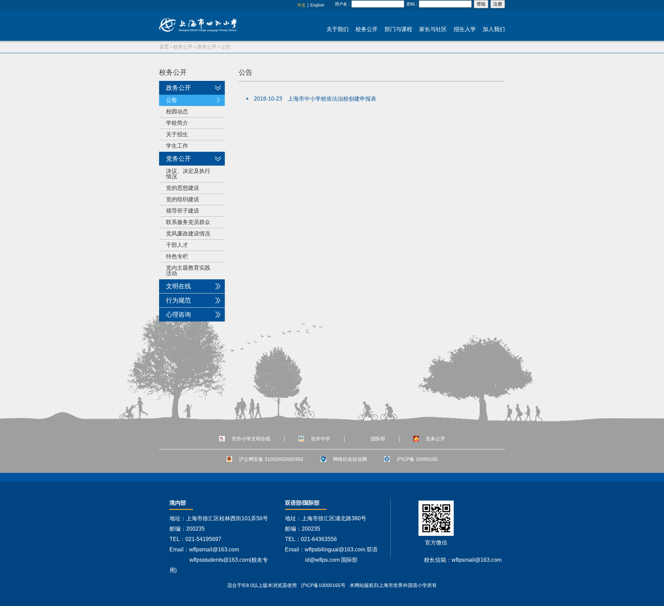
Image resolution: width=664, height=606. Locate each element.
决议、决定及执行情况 (188, 173)
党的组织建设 (182, 199)
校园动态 (177, 111)
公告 (226, 46)
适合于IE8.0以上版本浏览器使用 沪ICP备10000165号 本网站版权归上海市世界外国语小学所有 (332, 585)
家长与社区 (433, 29)
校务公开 (367, 29)
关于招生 (177, 134)
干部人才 (177, 245)
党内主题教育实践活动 (188, 270)
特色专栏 (177, 256)
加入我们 (494, 29)
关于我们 (337, 29)
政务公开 (206, 46)
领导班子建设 (182, 211)
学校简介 (177, 123)
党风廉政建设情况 (188, 233)
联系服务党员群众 (188, 222)
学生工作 (177, 146)
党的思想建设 (182, 188)
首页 (164, 46)
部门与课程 (398, 29)
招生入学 (465, 29)
